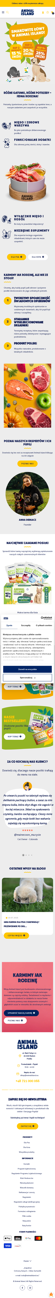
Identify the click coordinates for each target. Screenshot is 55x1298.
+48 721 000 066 (27, 1081)
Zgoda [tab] (9, 625)
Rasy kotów (26, 1226)
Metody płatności (27, 1183)
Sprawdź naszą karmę (20, 1013)
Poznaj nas (27, 464)
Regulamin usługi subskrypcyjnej (27, 1202)
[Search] (7, 12)
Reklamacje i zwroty (27, 1192)
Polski (26, 1261)
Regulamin (27, 1197)
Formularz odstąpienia (26, 1211)
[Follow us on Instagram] (30, 1287)
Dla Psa (15, 257)
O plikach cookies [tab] (44, 625)
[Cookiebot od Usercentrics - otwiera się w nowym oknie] (41, 618)
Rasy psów (27, 1221)
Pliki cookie (26, 1216)
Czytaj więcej (15, 936)
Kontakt (27, 1164)
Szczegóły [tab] (25, 625)
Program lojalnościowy (27, 1169)
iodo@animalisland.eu (30, 1275)
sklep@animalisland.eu (29, 1075)
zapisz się (26, 1126)
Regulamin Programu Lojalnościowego (27, 1173)
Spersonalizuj (26, 678)
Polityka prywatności (27, 1207)
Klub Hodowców (26, 1178)
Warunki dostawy (27, 1188)
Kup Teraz (13, 687)
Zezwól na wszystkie (27, 669)
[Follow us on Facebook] (22, 1287)
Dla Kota (36, 257)
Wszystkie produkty (26, 1152)
